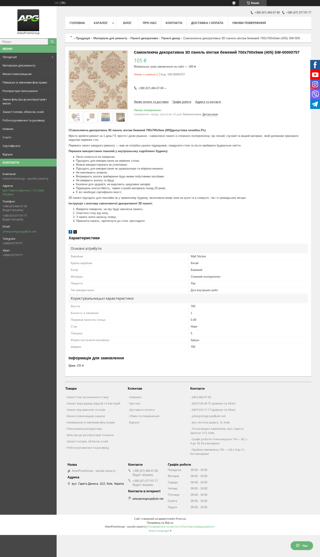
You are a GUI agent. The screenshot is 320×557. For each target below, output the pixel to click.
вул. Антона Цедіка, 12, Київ (211, 422)
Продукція (10, 57)
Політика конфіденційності (198, 526)
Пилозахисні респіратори (84, 429)
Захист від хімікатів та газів (86, 410)
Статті (7, 137)
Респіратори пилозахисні (20, 91)
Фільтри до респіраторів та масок (90, 435)
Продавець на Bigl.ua (160, 522)
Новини (8, 129)
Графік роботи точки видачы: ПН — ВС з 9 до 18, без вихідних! (218, 441)
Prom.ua (181, 518)
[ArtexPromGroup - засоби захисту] (28, 20)
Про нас (150, 23)
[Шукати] (52, 41)
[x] (75, 232)
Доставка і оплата (207, 23)
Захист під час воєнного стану (88, 397)
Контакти (174, 23)
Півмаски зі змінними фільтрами (25, 82)
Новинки (135, 397)
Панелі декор (170, 38)
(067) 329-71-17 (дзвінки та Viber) (213, 410)
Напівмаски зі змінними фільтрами (91, 422)
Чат (305, 545)
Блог (127, 23)
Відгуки (8, 154)
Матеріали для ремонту (19, 65)
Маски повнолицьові (17, 74)
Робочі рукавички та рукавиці (24, 120)
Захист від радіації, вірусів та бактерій (93, 403)
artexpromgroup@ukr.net (19, 231)
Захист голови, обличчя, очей (23, 112)
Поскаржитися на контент (164, 526)
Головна (77, 23)
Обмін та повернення (144, 416)
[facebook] (70, 232)
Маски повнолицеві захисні (86, 416)
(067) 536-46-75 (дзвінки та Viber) (213, 403)
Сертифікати (11, 146)
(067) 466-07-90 (201, 397)
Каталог (101, 23)
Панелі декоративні (144, 38)
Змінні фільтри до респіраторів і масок (25, 101)
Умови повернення (249, 23)
